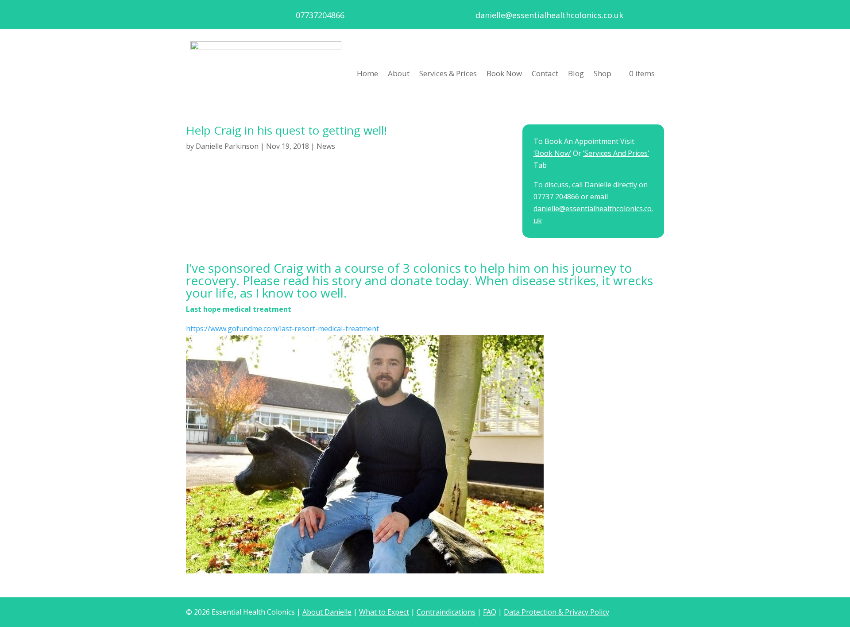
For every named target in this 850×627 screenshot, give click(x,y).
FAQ (489, 612)
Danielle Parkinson (227, 146)
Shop (602, 73)
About (399, 73)
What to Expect (384, 612)
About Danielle (327, 612)
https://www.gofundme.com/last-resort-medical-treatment (282, 328)
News (326, 146)
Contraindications (446, 612)
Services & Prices (448, 73)
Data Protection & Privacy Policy (556, 612)
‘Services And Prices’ (616, 153)
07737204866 (320, 15)
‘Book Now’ (552, 153)
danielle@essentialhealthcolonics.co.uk (549, 15)
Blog (576, 73)
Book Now (504, 73)
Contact (545, 73)
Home (367, 73)
